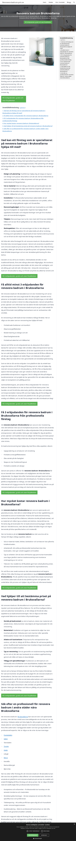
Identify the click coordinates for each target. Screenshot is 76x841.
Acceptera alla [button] (33, 835)
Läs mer (53, 828)
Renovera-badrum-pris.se (13, 2)
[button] (38, 838)
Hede (6, 750)
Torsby (6, 746)
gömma (22, 107)
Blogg (69, 2)
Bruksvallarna (23, 717)
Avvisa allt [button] (44, 835)
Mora (6, 758)
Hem (44, 2)
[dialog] (38, 832)
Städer (51, 2)
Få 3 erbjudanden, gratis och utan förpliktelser (38, 22)
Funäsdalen (8, 735)
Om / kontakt (60, 2)
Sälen (6, 739)
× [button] (74, 824)
